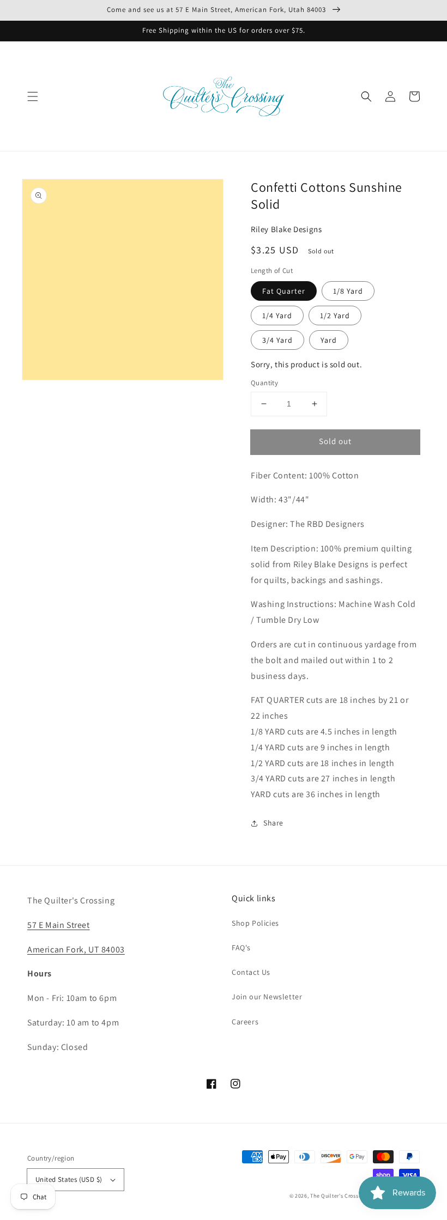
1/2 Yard (335, 315)
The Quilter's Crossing (338, 1195)
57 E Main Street (58, 925)
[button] (33, 96)
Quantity (264, 382)
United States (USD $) (68, 1179)
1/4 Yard (277, 315)
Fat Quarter (283, 291)
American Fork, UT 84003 (76, 949)
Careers (245, 1022)
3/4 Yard (277, 340)
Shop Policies (255, 923)
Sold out (335, 441)
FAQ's (241, 947)
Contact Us (251, 972)
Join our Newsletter (267, 997)
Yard (329, 340)
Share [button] (273, 823)
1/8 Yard (348, 291)
